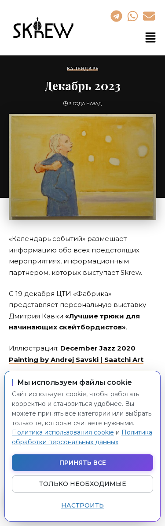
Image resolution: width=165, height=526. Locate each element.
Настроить (82, 505)
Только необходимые (82, 484)
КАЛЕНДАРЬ (83, 68)
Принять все (82, 463)
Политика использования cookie (63, 432)
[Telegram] (116, 16)
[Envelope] (149, 16)
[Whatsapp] (132, 16)
